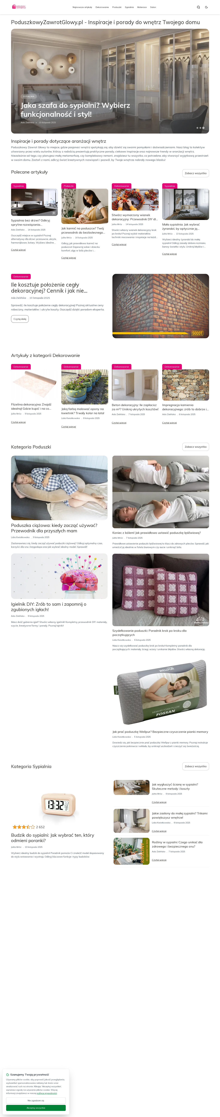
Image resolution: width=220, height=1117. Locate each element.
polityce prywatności (47, 1093)
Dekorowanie (102, 7)
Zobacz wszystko (196, 173)
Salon (153, 7)
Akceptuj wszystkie (36, 1108)
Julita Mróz (66, 237)
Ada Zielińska (27, 122)
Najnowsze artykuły (82, 7)
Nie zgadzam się (36, 1100)
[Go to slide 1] (197, 128)
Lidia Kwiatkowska (70, 418)
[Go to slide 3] (203, 128)
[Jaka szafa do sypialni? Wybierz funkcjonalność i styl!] (110, 81)
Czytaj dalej (20, 318)
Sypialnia (129, 7)
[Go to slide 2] (200, 128)
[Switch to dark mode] (206, 7)
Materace (142, 7)
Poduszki (116, 7)
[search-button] (198, 7)
